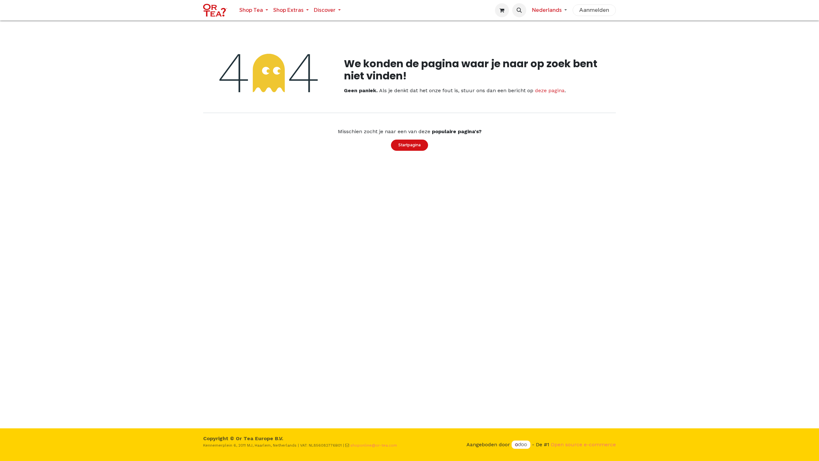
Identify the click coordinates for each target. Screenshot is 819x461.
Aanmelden (594, 10)
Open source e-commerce (583, 444)
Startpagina (409, 144)
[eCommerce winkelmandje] (502, 10)
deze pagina (550, 90)
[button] (519, 10)
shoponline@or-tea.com (373, 445)
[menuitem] (254, 10)
